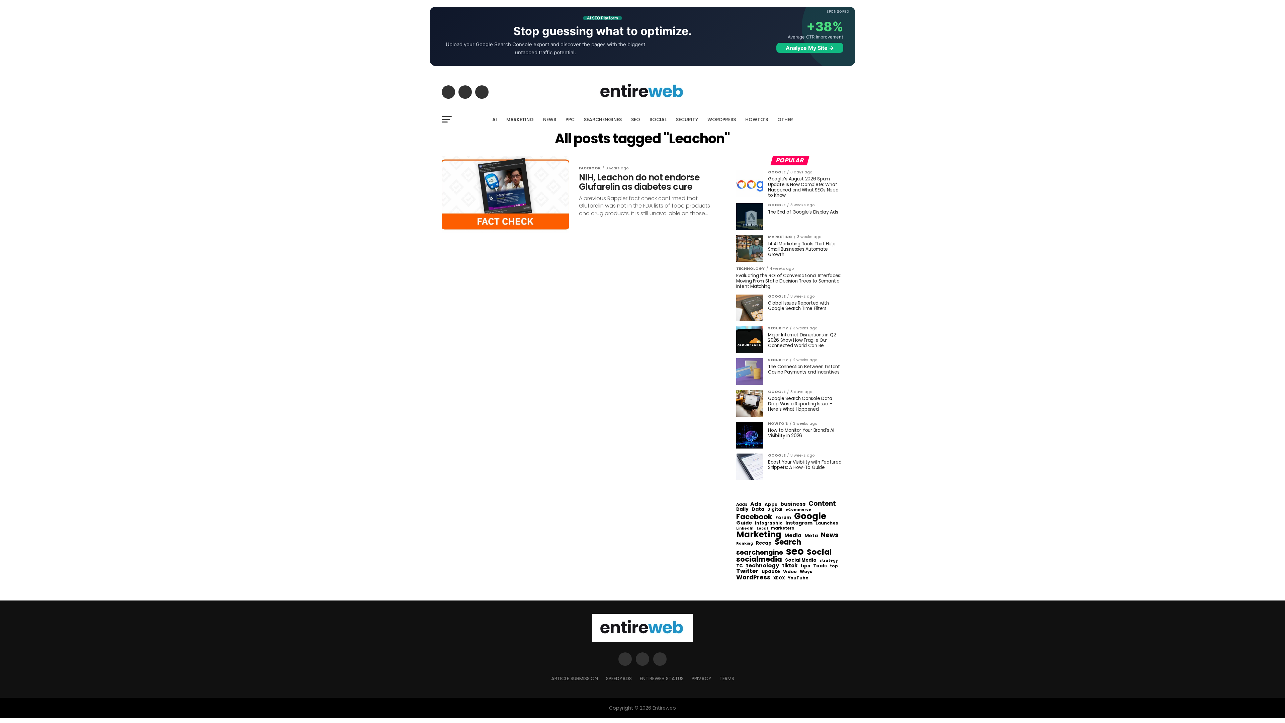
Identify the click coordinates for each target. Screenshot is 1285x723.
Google (810, 516)
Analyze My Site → (810, 48)
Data (758, 509)
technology (762, 565)
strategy (829, 561)
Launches (827, 523)
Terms (726, 678)
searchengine (759, 552)
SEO (635, 119)
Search (788, 542)
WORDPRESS (721, 119)
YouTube (798, 578)
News (830, 535)
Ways (806, 572)
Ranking (744, 544)
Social (819, 552)
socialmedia (759, 559)
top (834, 566)
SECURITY (687, 119)
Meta (811, 535)
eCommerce (798, 510)
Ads (756, 504)
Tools (820, 566)
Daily (742, 509)
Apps (771, 504)
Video (790, 572)
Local (762, 528)
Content (822, 503)
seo (795, 551)
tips (805, 566)
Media (792, 535)
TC (739, 566)
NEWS (549, 119)
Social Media (801, 560)
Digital (774, 510)
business (792, 504)
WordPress (753, 577)
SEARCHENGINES (603, 119)
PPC (570, 119)
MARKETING (520, 119)
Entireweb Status (662, 678)
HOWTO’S (756, 119)
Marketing (758, 535)
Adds (741, 505)
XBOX (779, 578)
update (771, 571)
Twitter (747, 571)
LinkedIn (745, 529)
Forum (783, 517)
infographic (768, 523)
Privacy (701, 678)
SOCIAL (658, 119)
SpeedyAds (619, 678)
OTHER (785, 119)
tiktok (789, 565)
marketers (782, 528)
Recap (764, 543)
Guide (744, 523)
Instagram (798, 523)
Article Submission (574, 678)
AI (494, 119)
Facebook (754, 516)
